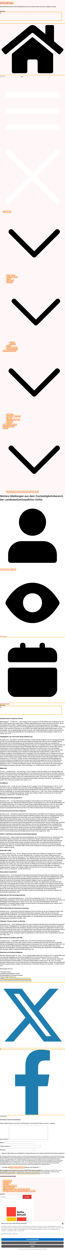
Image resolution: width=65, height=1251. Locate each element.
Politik (9, 346)
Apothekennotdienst (10, 1186)
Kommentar (4, 1139)
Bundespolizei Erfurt (13, 419)
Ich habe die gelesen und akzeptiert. (21, 1167)
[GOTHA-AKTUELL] (32, 74)
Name (2, 1142)
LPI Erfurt (10, 421)
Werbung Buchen (8, 426)
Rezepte (12, 344)
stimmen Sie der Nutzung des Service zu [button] (28, 1173)
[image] (31, 13)
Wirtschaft (10, 280)
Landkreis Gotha (12, 277)
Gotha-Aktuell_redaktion (8, 569)
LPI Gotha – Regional (13, 416)
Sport (8, 279)
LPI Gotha (10, 414)
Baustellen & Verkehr (10, 424)
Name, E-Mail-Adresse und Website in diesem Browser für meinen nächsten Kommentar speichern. (33, 1153)
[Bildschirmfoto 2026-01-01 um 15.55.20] (31, 707)
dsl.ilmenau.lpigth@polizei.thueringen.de (17, 978)
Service (5, 428)
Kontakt (5, 1184)
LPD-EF (9, 423)
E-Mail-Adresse (5, 1146)
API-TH (9, 418)
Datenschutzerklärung (17, 1167)
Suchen (2, 1194)
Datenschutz (7, 1181)
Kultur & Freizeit (12, 347)
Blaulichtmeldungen (9, 351)
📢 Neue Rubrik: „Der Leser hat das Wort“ (16, 1189)
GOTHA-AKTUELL (6, 3)
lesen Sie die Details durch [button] (7, 1173)
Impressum (7, 1182)
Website (2, 1150)
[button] (34, 273)
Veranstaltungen (12, 349)
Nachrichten (7, 211)
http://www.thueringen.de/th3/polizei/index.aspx (15, 980)
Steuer (12, 342)
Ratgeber (10, 282)
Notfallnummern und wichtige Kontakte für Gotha (23, 492)
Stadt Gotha (11, 275)
